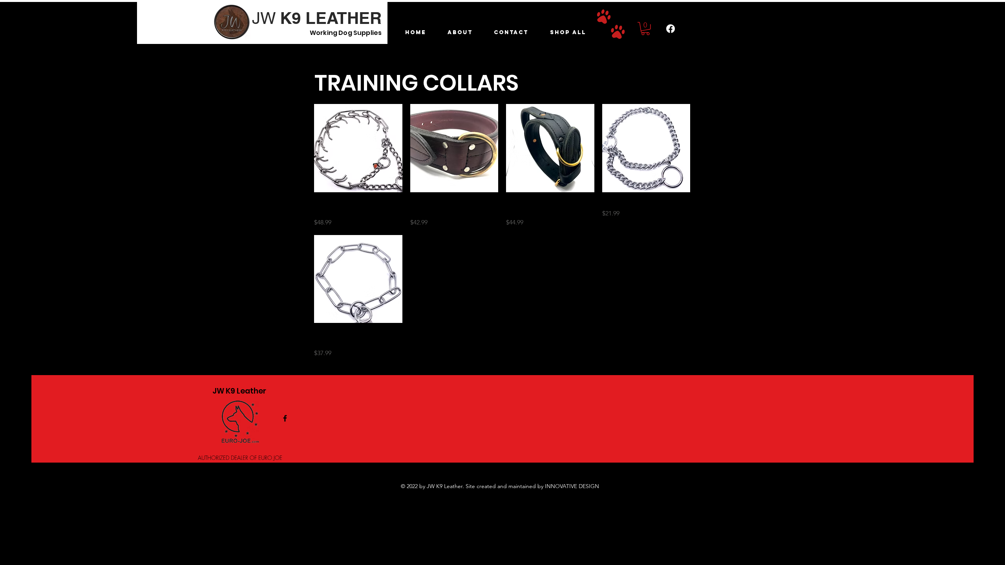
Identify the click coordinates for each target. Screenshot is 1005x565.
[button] (645, 28)
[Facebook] (670, 28)
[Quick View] (358, 148)
